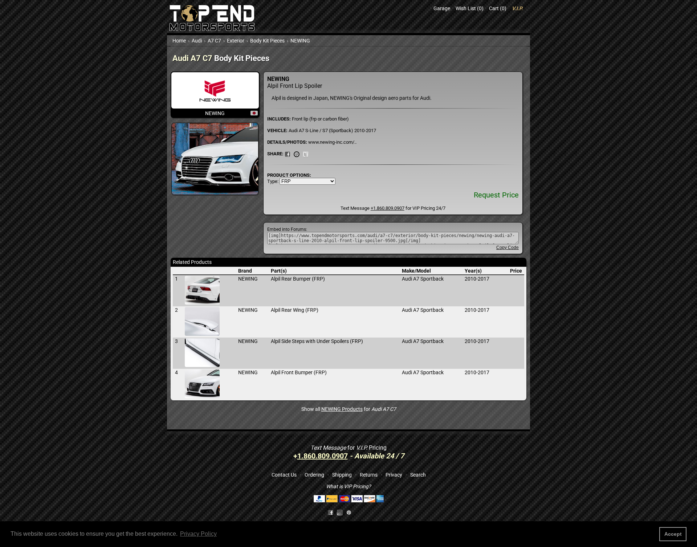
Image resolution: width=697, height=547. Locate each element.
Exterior (235, 41)
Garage (441, 8)
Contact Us (284, 475)
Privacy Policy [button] (198, 534)
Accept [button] (673, 534)
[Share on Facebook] (331, 512)
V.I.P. (517, 8)
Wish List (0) (470, 8)
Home (179, 41)
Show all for (348, 409)
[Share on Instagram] (341, 512)
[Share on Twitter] (306, 153)
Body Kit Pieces (267, 41)
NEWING (300, 41)
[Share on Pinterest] (296, 153)
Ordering (314, 475)
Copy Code (507, 247)
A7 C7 (214, 41)
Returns (369, 475)
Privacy (394, 475)
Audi (197, 41)
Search (418, 475)
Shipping (342, 475)
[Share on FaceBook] (287, 153)
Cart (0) (497, 8)
